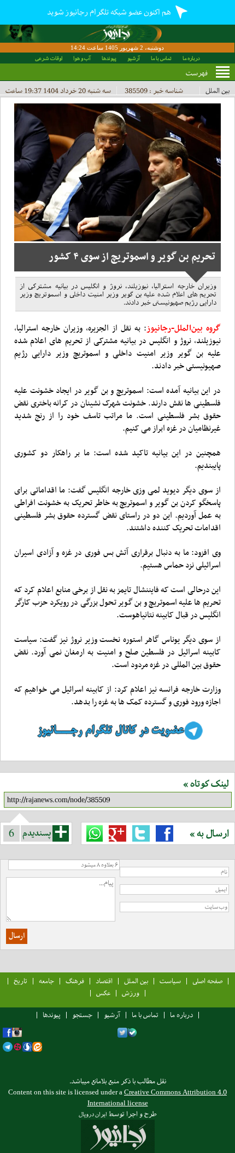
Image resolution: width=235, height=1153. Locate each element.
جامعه (46, 981)
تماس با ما (161, 58)
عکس (103, 993)
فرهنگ (75, 981)
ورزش (130, 993)
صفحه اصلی (207, 981)
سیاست (170, 981)
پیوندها (109, 58)
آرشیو (133, 58)
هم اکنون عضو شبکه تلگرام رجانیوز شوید (109, 12)
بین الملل (217, 90)
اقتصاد (104, 981)
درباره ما (191, 58)
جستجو (82, 1015)
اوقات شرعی (48, 58)
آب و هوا (82, 58)
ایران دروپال (93, 1114)
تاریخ (20, 981)
